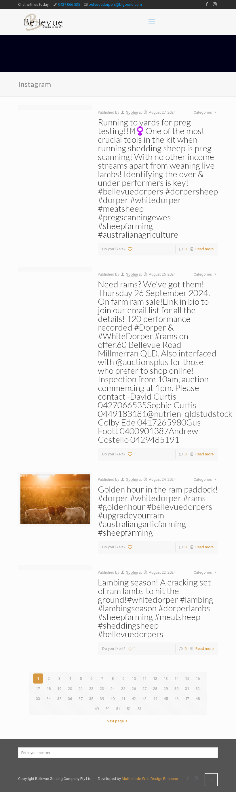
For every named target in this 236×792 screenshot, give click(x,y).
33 (38, 698)
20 (70, 688)
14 (176, 678)
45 (166, 698)
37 (81, 698)
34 (49, 698)
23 (102, 688)
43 (144, 698)
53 (139, 709)
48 (198, 698)
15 (187, 678)
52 (129, 709)
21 (81, 688)
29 (166, 688)
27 (144, 688)
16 (198, 678)
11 (144, 678)
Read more (204, 249)
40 (113, 698)
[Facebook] (207, 4)
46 (176, 698)
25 (123, 688)
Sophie (132, 112)
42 (134, 698)
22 (91, 688)
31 (187, 688)
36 (70, 698)
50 (107, 709)
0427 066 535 (69, 4)
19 (59, 688)
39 (102, 698)
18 (49, 688)
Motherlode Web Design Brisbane (150, 778)
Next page (115, 721)
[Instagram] (215, 4)
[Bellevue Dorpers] (43, 22)
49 (97, 709)
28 (155, 688)
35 (59, 698)
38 (91, 698)
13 (166, 678)
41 (123, 698)
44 (155, 698)
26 (134, 688)
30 (176, 688)
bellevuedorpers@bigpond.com (115, 4)
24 (113, 688)
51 (118, 709)
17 (38, 688)
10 (134, 678)
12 (155, 678)
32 (198, 688)
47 (187, 698)
